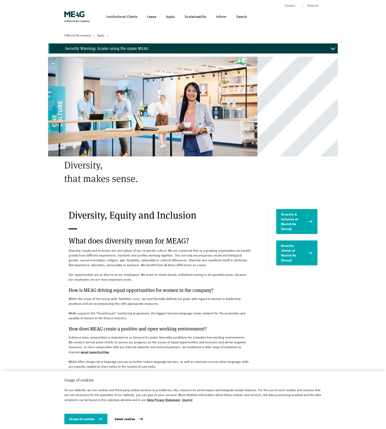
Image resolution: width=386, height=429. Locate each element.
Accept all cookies (81, 419)
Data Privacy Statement (163, 400)
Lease (151, 16)
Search (241, 16)
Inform (221, 16)
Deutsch (312, 5)
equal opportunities (95, 352)
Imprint (187, 400)
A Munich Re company (77, 35)
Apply (170, 16)
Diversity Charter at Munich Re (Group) (288, 253)
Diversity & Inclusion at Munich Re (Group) (289, 221)
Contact (289, 5)
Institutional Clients (122, 16)
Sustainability (195, 16)
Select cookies (125, 419)
